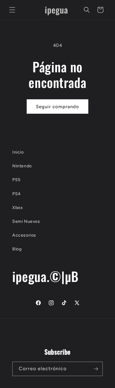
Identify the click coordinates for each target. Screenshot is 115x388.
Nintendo (22, 166)
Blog (16, 249)
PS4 (16, 193)
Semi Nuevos (26, 221)
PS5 (16, 179)
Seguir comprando (57, 106)
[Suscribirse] (95, 369)
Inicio (18, 152)
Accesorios (24, 235)
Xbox (17, 207)
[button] (12, 10)
